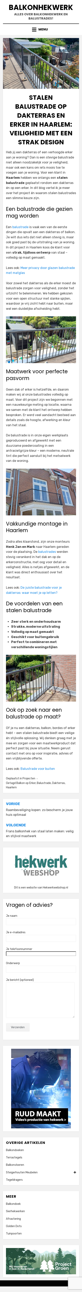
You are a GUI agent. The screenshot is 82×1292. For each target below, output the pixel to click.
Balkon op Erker (26, 783)
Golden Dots (14, 1226)
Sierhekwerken (15, 1211)
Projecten (28, 778)
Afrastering (13, 1219)
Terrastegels (14, 1157)
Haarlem (11, 787)
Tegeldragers (14, 1180)
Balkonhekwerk (41, 7)
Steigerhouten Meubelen (22, 1172)
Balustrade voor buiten (37, 769)
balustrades (47, 552)
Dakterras (58, 783)
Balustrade (44, 783)
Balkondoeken (15, 1150)
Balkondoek (13, 1204)
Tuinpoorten (14, 1233)
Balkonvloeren (15, 1165)
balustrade (20, 227)
